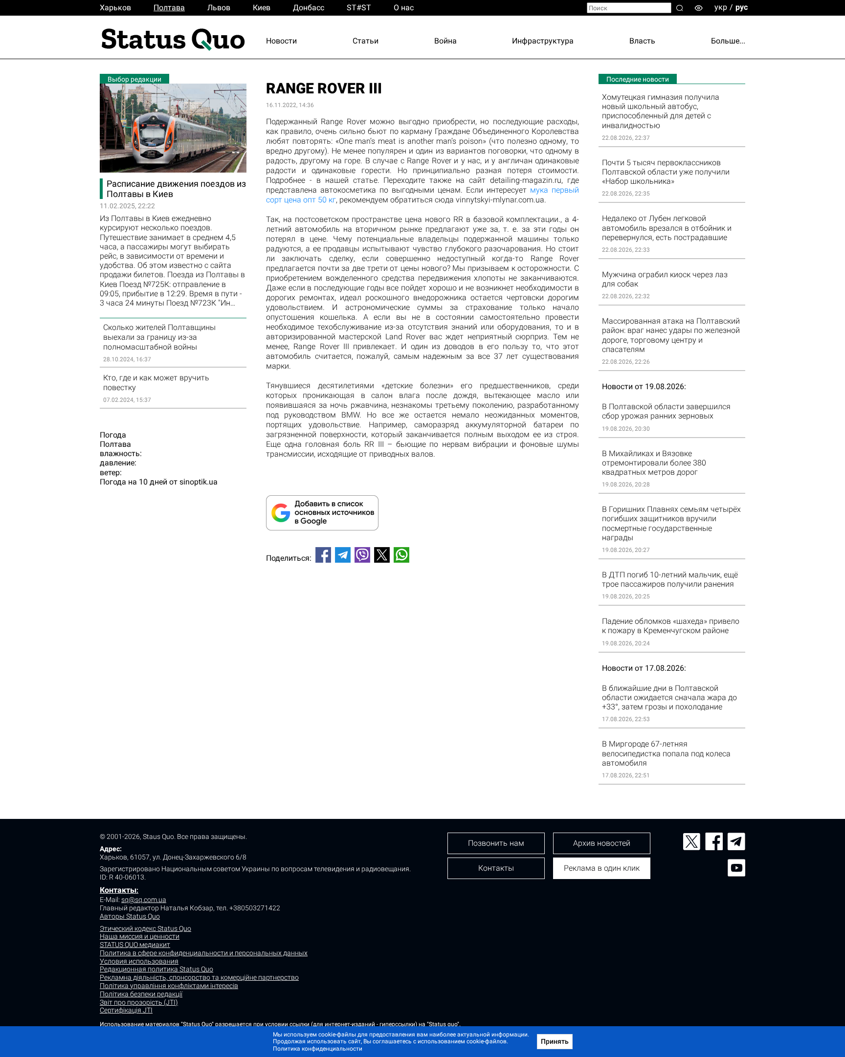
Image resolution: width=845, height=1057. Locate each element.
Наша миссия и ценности (139, 936)
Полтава (169, 7)
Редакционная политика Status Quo (156, 969)
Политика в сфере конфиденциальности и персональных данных (204, 953)
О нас (404, 7)
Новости (281, 40)
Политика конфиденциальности (317, 1048)
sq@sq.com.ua (143, 899)
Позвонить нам (496, 843)
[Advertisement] (422, 602)
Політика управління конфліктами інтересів (169, 986)
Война (445, 40)
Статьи (365, 40)
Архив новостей (601, 843)
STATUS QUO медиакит (135, 944)
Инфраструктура (543, 40)
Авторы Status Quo (130, 916)
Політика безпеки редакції (141, 994)
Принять (555, 1041)
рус (741, 7)
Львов (218, 7)
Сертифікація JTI (126, 1010)
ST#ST (359, 7)
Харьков (115, 7)
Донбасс (308, 7)
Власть (642, 40)
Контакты (118, 890)
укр (720, 7)
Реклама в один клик (602, 868)
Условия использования (139, 961)
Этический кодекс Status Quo (145, 928)
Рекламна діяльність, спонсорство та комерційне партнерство (199, 977)
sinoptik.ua (198, 481)
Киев (261, 7)
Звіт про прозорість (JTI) (139, 1002)
